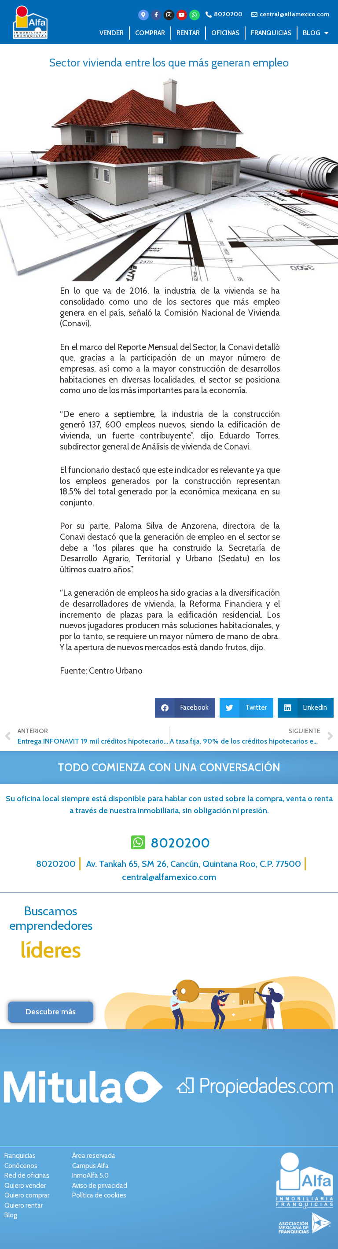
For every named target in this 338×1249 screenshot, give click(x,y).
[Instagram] (169, 15)
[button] (185, 708)
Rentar (188, 33)
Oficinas (225, 33)
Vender (111, 33)
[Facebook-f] (156, 15)
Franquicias (271, 33)
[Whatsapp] (194, 15)
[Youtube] (181, 15)
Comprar (150, 33)
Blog (311, 33)
